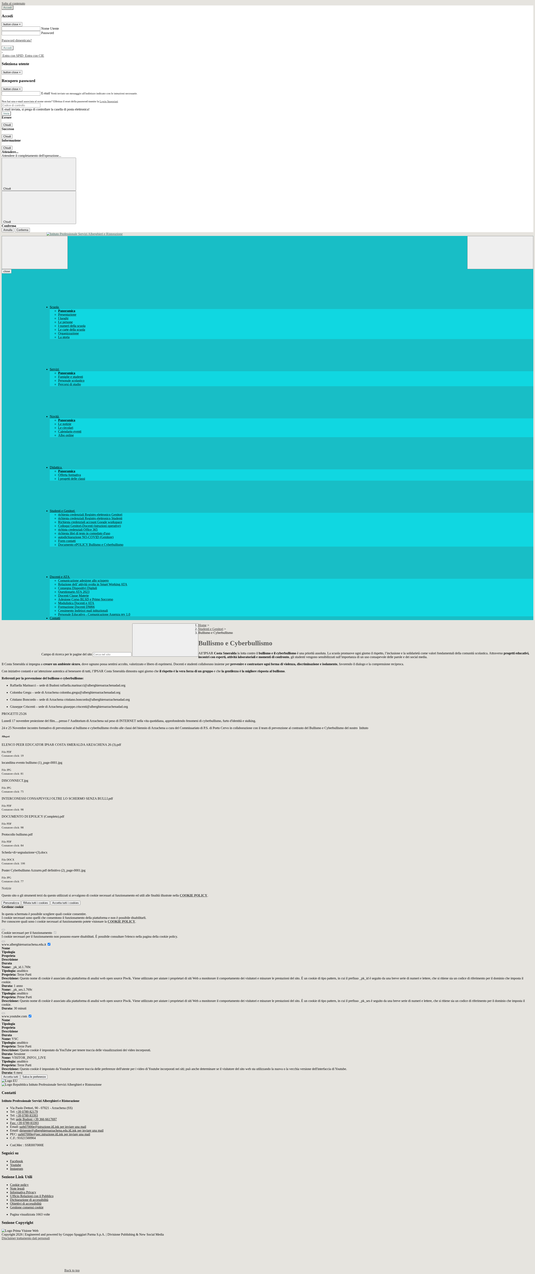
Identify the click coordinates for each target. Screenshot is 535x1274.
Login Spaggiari (109, 101)
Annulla (7, 230)
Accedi (7, 7)
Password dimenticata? (17, 40)
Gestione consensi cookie (26, 1207)
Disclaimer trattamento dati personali (26, 1238)
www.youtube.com (15, 1016)
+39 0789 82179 (27, 1111)
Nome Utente (50, 28)
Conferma (22, 230)
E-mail (45, 93)
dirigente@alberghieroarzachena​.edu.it (61, 1130)
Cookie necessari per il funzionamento (27, 933)
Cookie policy (19, 1185)
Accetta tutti (65, 902)
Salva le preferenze (34, 1076)
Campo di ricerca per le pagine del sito (66, 654)
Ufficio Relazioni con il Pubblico (32, 1196)
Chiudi (7, 125)
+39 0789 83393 (27, 1115)
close (6, 271)
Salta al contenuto (13, 3)
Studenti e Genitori (210, 629)
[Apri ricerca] (500, 252)
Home (202, 625)
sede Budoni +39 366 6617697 (36, 1119)
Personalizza (11, 902)
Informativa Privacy (23, 1192)
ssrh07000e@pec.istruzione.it (54, 1134)
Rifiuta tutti (35, 902)
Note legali (17, 1188)
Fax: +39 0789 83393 (24, 1123)
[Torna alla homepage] (267, 234)
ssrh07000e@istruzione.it (52, 1126)
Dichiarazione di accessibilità (29, 1200)
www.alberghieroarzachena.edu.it (24, 944)
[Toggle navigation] (35, 252)
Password (47, 33)
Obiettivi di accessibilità (25, 1203)
